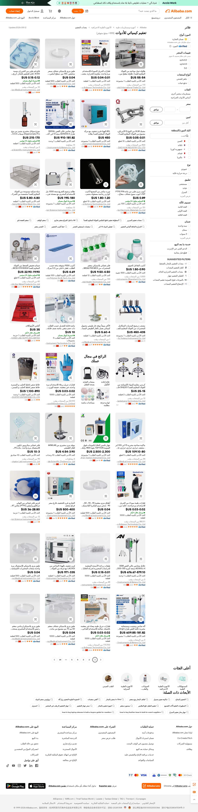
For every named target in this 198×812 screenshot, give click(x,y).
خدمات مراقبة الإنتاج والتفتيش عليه (139, 755)
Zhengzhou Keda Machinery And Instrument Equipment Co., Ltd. (95, 144)
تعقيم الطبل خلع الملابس (147, 706)
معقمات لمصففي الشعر (81, 227)
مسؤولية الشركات (184, 743)
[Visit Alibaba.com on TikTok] (7, 765)
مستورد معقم (125, 706)
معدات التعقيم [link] (81, 27)
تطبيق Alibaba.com (57, 786)
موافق (156, 109)
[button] (86, 11)
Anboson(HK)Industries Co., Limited (60, 403)
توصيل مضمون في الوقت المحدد (140, 743)
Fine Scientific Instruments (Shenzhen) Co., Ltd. (130, 279)
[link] (194, 784)
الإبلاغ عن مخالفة (70, 760)
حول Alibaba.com (184, 726)
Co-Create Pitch (184, 738)
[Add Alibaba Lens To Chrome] (151, 786)
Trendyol (130, 799)
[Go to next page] (54, 659)
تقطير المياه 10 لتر (105, 227)
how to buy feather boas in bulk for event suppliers (140, 712)
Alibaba (143, 27)
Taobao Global (111, 799)
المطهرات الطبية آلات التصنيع (175, 706)
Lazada (99, 799)
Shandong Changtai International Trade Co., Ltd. (130, 87)
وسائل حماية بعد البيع (145, 749)
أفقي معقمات (93, 699)
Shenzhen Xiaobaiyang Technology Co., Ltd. (130, 401)
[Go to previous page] (100, 659)
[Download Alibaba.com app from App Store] (37, 786)
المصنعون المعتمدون (106, 732)
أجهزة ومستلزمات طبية (126, 27)
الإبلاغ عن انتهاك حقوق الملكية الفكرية (61, 755)
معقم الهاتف (41, 220)
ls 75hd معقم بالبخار (113, 699)
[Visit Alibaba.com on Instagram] (19, 765)
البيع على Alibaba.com (29, 732)
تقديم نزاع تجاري (70, 743)
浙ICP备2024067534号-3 (173, 807)
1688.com (69, 799)
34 (60, 660)
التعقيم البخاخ (181, 699)
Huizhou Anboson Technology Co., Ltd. (95, 87)
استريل (34, 706)
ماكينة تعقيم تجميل (160, 699)
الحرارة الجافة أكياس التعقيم (131, 227)
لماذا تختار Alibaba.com (182, 732)
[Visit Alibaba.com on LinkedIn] (31, 765)
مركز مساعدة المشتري (67, 732)
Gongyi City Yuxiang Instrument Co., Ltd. (130, 338)
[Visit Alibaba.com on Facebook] (36, 765)
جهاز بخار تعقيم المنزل (177, 712)
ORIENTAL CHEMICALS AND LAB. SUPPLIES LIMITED (25, 338)
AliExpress (57, 799)
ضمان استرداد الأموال (145, 738)
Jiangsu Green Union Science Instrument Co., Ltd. (60, 210)
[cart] (50, 11)
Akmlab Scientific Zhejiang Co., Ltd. (60, 461)
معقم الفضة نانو (23, 220)
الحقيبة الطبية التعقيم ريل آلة (68, 699)
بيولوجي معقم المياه (43, 699)
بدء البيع (35, 738)
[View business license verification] (125, 807)
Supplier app (105, 786)
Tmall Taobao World (84, 799)
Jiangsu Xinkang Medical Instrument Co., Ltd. (60, 83)
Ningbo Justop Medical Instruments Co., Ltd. (95, 342)
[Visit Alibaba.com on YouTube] (13, 765)
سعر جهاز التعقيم (83, 706)
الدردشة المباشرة (69, 738)
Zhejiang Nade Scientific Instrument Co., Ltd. (25, 150)
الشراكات (34, 755)
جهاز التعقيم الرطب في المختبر (57, 706)
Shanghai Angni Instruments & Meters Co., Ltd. (60, 147)
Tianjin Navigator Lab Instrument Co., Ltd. (25, 461)
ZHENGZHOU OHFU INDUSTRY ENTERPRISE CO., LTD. (25, 397)
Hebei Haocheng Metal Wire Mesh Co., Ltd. (25, 204)
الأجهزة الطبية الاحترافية (101, 27)
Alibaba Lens (181, 786)
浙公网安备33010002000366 (146, 807)
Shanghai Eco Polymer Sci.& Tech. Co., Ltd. (60, 278)
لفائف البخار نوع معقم (137, 699)
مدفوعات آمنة (148, 732)
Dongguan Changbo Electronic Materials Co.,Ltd (130, 210)
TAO (121, 799)
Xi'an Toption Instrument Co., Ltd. (95, 458)
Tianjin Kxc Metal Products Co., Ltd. (25, 284)
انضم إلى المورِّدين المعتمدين (26, 749)
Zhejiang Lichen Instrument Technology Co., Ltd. (60, 343)
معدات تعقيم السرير (134, 220)
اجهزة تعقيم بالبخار (105, 706)
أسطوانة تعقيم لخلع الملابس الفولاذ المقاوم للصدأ (101, 220)
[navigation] (170, 344)
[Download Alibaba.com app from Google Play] (15, 786)
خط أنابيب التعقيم (58, 227)
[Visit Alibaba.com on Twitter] (25, 765)
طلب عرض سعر (108, 738)
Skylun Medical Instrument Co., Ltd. (25, 90)
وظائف (189, 749)
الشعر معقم (38, 227)
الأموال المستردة (70, 749)
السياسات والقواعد (146, 760)
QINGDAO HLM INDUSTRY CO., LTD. (130, 147)
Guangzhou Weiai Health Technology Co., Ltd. (95, 282)
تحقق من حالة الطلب (29, 743)
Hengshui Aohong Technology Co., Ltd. (95, 204)
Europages (141, 799)
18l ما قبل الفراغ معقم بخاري (64, 220)
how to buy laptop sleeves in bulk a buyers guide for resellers (86, 712)
